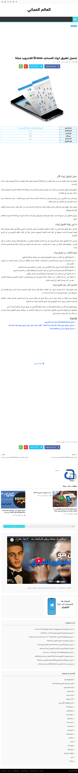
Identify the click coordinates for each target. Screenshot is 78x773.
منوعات (71, 761)
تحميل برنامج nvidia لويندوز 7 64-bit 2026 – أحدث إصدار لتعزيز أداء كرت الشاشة (51, 637)
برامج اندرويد (73, 26)
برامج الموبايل (70, 711)
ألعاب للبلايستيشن (68, 687)
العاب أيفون (70, 691)
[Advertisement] (39, 42)
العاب (71, 742)
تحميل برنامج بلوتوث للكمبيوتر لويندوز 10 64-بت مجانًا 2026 (57, 633)
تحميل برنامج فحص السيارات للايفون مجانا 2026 (60, 641)
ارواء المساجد (68, 442)
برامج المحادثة (69, 707)
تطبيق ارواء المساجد (60, 442)
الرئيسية (41, 771)
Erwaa (73, 442)
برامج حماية (70, 722)
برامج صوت (70, 726)
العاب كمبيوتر (69, 699)
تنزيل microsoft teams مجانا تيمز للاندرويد (59, 322)
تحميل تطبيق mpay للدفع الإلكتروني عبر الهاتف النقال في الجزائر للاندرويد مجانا (65, 510)
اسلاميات (71, 738)
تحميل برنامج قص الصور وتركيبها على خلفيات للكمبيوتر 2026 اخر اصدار (54, 629)
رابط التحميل (38, 364)
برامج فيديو (70, 730)
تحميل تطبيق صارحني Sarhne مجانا (62, 329)
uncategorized (68, 680)
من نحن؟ (9, 771)
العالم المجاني (39, 9)
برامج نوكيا (70, 749)
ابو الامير (48, 495)
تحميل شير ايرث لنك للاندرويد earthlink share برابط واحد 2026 (55, 664)
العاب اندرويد (69, 695)
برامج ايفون (70, 718)
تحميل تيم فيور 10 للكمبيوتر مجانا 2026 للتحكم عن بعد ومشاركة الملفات (54, 656)
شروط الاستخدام (24, 771)
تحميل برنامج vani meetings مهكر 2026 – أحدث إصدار (58, 652)
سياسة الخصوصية (34, 771)
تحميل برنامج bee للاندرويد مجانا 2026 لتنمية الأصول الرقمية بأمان (55, 645)
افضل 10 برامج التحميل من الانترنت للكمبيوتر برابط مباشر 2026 (56, 648)
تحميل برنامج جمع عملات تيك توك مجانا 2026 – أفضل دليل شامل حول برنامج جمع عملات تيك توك (41, 325)
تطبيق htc (70, 745)
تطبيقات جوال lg (68, 753)
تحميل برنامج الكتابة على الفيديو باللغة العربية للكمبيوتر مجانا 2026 (55, 660)
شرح (72, 757)
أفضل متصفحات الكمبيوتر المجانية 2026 (62, 684)
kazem (74, 62)
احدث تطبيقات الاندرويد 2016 (42, 493)
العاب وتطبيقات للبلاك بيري (66, 703)
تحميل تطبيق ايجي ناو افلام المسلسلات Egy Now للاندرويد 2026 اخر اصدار (13, 511)
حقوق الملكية (16, 771)
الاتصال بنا (3, 771)
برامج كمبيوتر (69, 734)
